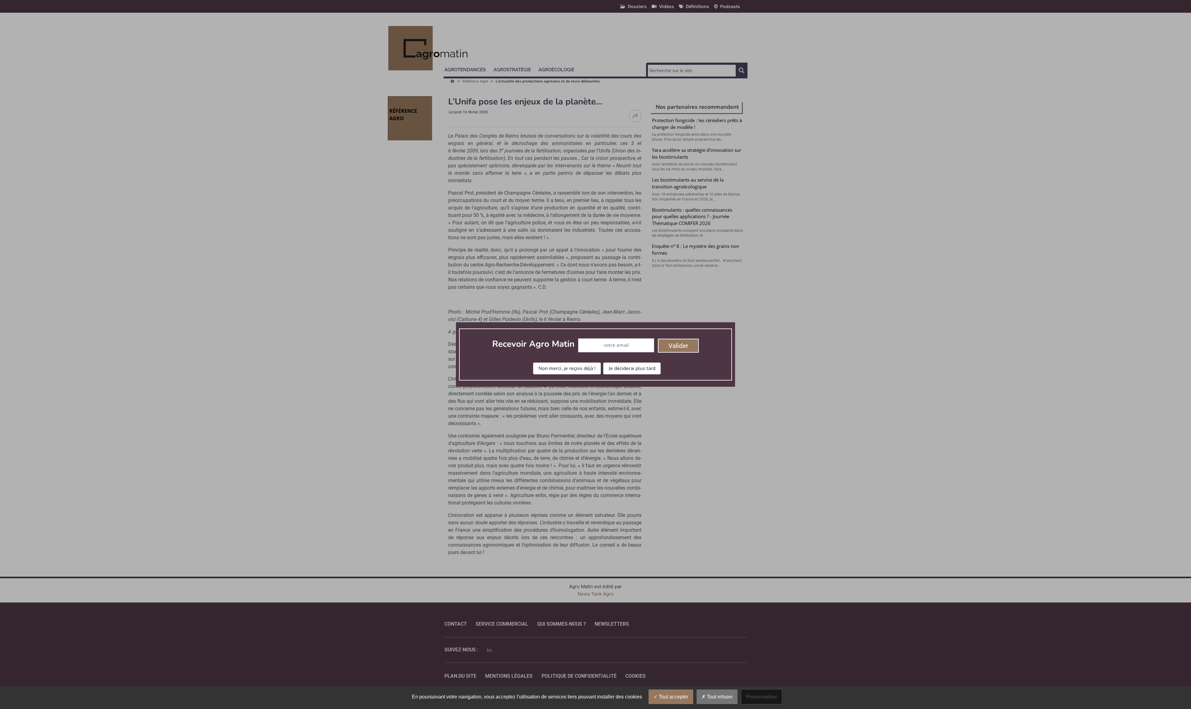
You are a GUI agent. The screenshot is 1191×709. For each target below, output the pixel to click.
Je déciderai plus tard (632, 368)
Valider (678, 346)
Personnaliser (761, 696)
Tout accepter (673, 696)
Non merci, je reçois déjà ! (567, 368)
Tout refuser (719, 696)
